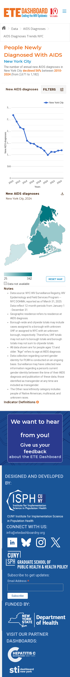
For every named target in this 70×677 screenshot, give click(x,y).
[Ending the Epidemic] (5, 29)
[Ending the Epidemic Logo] (31, 12)
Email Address (18, 581)
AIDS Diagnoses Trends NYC (23, 36)
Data (14, 29)
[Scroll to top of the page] (64, 674)
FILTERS (50, 89)
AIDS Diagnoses (34, 29)
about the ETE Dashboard (35, 457)
